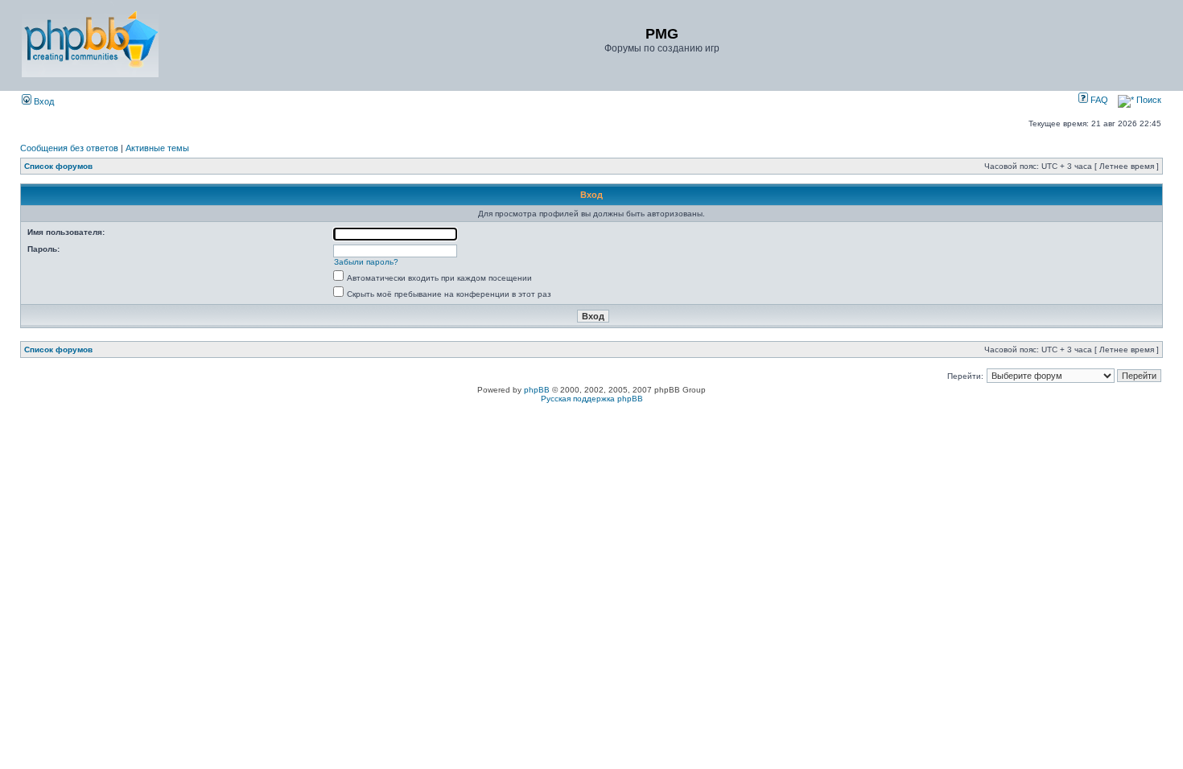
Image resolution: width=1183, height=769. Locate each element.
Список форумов (58, 166)
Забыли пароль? (366, 261)
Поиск (1147, 100)
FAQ (1098, 100)
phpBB (537, 389)
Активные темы (157, 148)
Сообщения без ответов (69, 148)
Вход (42, 101)
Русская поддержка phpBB (592, 398)
